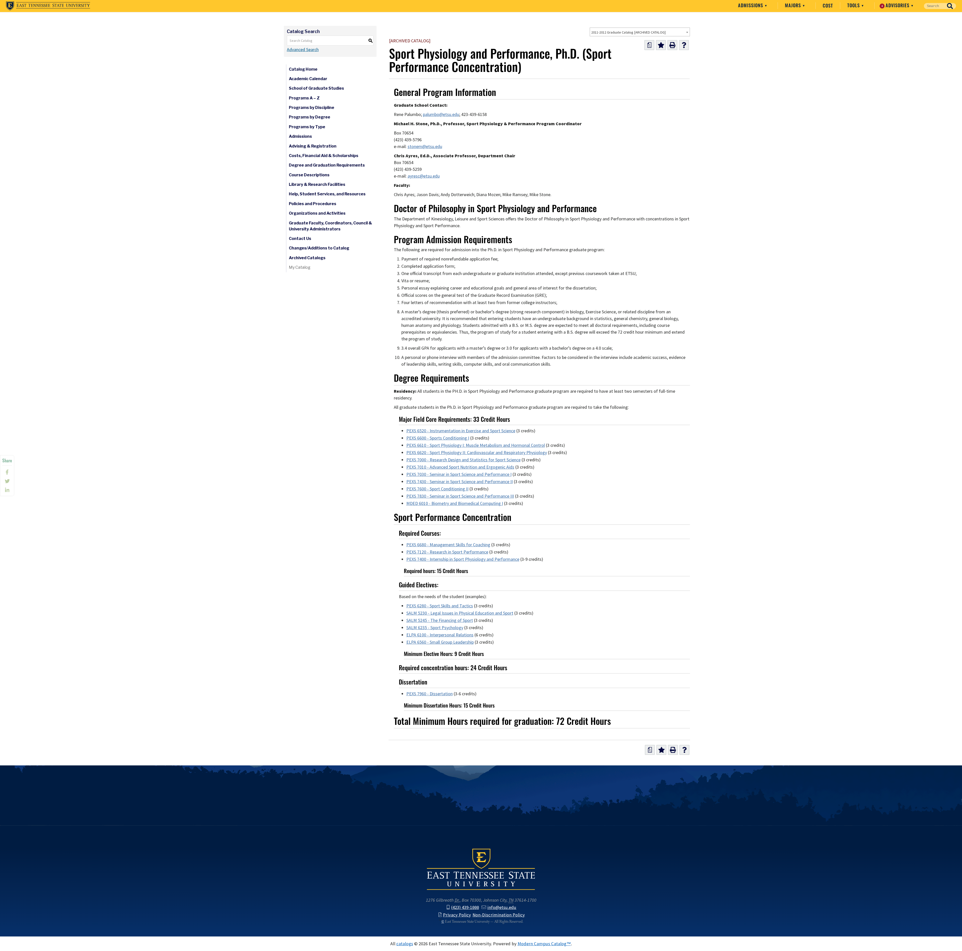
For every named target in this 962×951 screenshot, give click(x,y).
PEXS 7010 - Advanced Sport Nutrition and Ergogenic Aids (460, 467)
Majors (793, 5)
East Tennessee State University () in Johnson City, (481, 869)
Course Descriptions (309, 175)
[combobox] (640, 32)
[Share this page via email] (7, 490)
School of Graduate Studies (316, 88)
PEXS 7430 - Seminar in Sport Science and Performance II (459, 482)
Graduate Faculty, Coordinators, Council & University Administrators (330, 226)
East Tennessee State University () (48, 6)
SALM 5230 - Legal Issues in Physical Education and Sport (459, 613)
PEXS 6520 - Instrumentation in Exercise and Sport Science (460, 431)
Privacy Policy (457, 915)
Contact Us (300, 238)
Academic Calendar (308, 78)
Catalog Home (303, 69)
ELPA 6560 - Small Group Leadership (440, 642)
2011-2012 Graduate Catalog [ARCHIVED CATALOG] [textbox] (628, 32)
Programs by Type (307, 126)
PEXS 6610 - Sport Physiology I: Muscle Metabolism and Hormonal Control (475, 445)
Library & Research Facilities (317, 184)
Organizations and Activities (317, 213)
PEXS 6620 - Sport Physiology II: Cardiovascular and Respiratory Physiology (476, 453)
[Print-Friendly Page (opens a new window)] (672, 45)
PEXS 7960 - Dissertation (429, 694)
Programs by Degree (309, 117)
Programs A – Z (304, 98)
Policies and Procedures (312, 203)
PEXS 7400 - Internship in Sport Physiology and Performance (462, 559)
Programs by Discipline (311, 107)
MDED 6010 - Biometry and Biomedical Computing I (454, 503)
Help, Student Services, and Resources (327, 194)
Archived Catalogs (307, 257)
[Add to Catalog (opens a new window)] (661, 45)
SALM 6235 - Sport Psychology (434, 628)
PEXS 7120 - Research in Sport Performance (447, 552)
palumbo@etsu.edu (441, 114)
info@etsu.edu (501, 907)
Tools (854, 5)
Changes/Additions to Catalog (319, 248)
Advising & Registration (312, 146)
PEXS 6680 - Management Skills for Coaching (448, 545)
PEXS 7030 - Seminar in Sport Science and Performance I (459, 474)
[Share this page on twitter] (7, 481)
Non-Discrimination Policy (498, 915)
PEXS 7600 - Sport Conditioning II (437, 489)
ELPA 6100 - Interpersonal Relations (439, 635)
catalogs (404, 943)
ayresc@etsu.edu (424, 176)
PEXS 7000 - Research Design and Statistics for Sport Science (463, 460)
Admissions (751, 5)
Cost (828, 6)
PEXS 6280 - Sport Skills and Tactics (439, 606)
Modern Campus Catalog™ (544, 943)
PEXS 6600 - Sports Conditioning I (437, 438)
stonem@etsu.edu (425, 147)
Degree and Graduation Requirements (327, 165)
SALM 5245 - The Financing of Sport (439, 620)
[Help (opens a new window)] (684, 45)
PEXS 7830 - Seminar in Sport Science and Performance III (460, 496)
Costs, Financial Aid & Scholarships (323, 155)
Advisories (896, 5)
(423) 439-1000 (465, 907)
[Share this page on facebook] (7, 472)
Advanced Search (303, 50)
